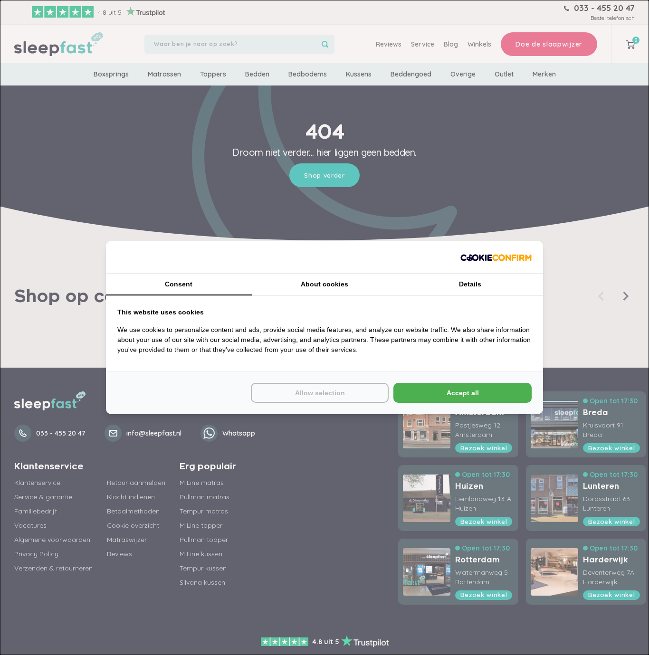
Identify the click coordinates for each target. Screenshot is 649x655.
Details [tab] (470, 284)
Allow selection (320, 393)
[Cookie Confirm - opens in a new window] (496, 257)
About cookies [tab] (324, 284)
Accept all (463, 393)
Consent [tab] (178, 284)
